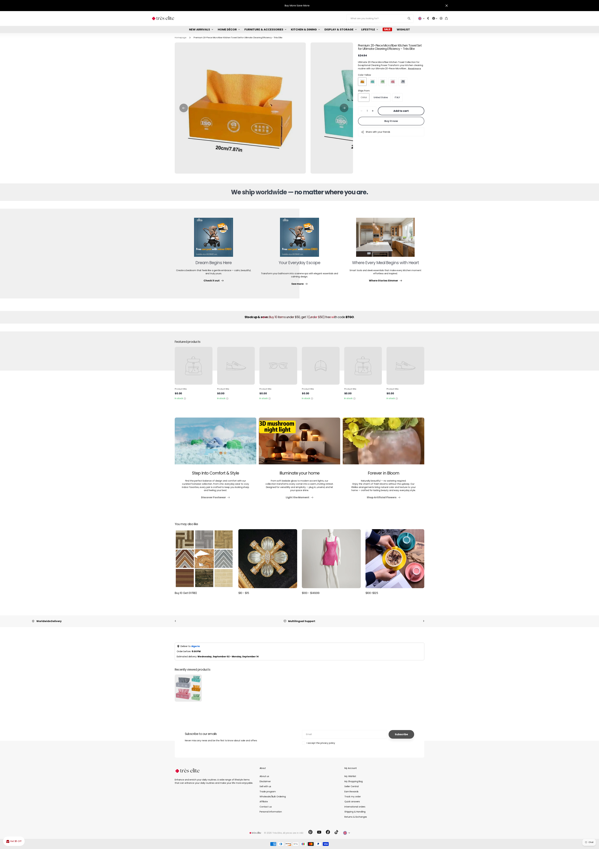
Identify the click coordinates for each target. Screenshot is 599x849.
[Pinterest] (310, 832)
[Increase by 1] (372, 111)
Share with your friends (378, 131)
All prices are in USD (293, 832)
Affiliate (264, 801)
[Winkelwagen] (446, 18)
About (263, 768)
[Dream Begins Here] (213, 239)
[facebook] (328, 832)
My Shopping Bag (353, 781)
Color (364, 74)
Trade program (268, 791)
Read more (414, 68)
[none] (175, 621)
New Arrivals (199, 29)
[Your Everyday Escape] (299, 239)
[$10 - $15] (267, 558)
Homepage (180, 37)
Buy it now (391, 121)
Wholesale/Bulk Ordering (273, 796)
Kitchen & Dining (304, 29)
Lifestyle (368, 29)
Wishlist (403, 29)
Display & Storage (338, 29)
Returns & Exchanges (355, 816)
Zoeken (409, 18)
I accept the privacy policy (321, 743)
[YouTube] (319, 832)
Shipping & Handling (354, 811)
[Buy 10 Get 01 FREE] (204, 558)
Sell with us (265, 786)
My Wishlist (350, 776)
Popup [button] (185, 398)
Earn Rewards (351, 791)
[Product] (193, 366)
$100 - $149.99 (310, 593)
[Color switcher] (428, 18)
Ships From (364, 90)
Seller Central (351, 786)
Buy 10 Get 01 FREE (186, 593)
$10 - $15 (243, 593)
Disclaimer (265, 781)
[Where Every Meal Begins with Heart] (385, 239)
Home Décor (227, 29)
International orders (354, 806)
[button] (183, 108)
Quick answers (352, 801)
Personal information (271, 811)
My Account (350, 768)
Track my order (352, 796)
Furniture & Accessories (263, 29)
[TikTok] (336, 832)
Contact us (266, 806)
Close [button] (447, 5)
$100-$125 (371, 593)
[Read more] (434, 18)
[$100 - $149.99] (331, 558)
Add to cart (401, 111)
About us (264, 776)
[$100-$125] (394, 558)
